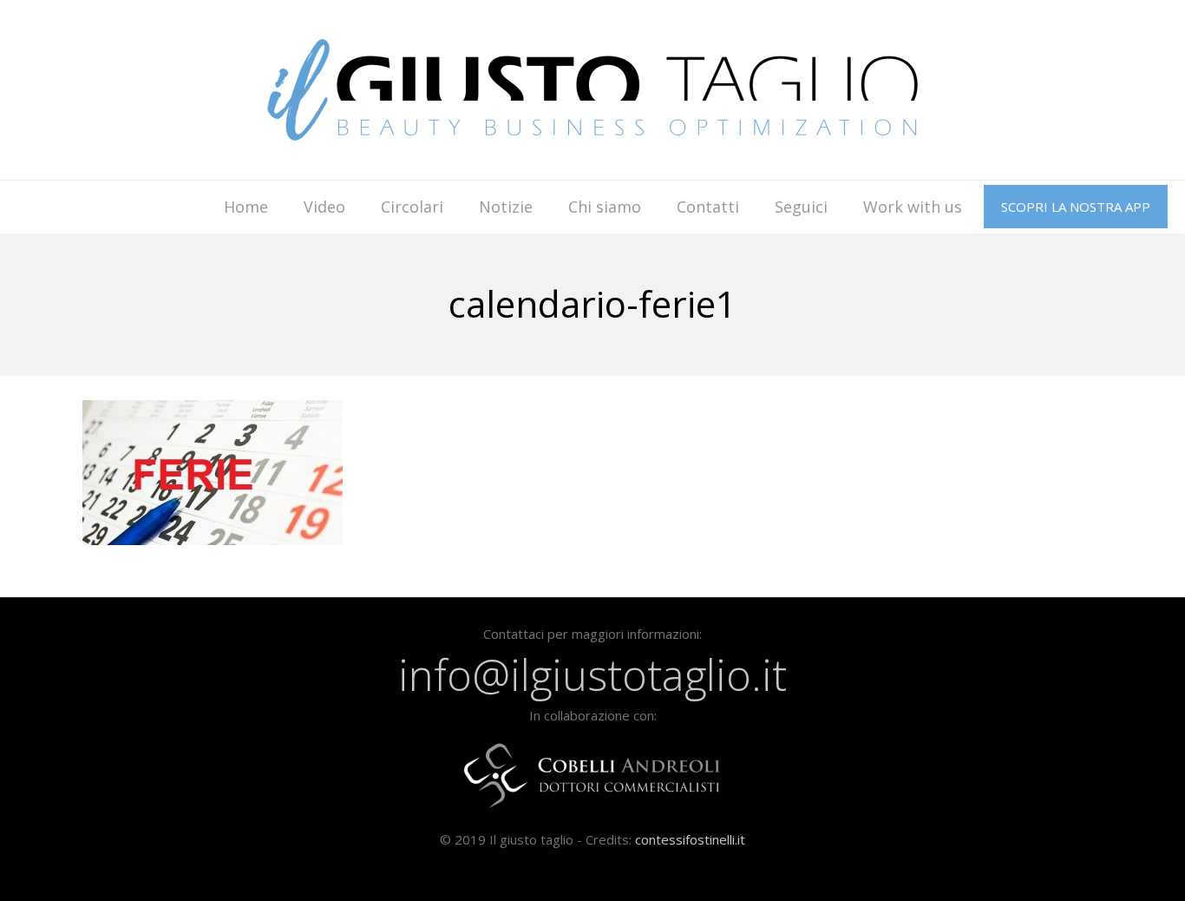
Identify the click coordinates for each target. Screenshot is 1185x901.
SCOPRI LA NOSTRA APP (1075, 206)
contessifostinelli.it (690, 839)
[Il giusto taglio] (592, 90)
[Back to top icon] (1102, 865)
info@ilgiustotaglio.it (592, 674)
